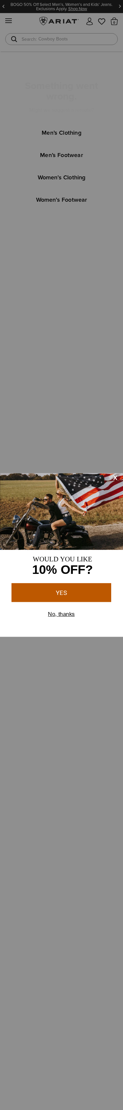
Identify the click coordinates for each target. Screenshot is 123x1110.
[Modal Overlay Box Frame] (61, 555)
